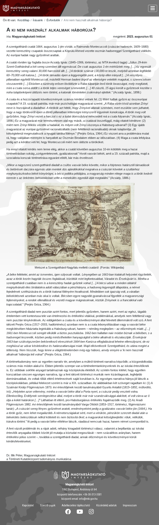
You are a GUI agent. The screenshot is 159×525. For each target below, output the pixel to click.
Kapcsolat (28, 505)
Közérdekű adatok (106, 505)
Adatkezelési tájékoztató (76, 505)
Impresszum (130, 505)
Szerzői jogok (47, 505)
